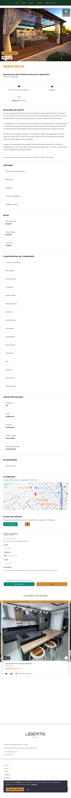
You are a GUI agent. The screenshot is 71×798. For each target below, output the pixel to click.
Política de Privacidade (24, 580)
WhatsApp (20, 584)
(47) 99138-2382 (11, 539)
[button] (5, 484)
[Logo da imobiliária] (35, 734)
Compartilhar (11, 524)
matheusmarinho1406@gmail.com (17, 541)
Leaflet (65, 508)
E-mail (52, 584)
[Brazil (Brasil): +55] (6, 556)
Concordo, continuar (14, 789)
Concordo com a (18, 580)
